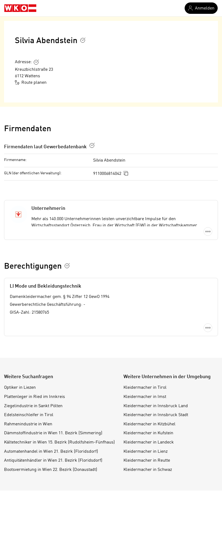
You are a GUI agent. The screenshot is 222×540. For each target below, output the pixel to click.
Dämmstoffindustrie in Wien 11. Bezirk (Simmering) (53, 433)
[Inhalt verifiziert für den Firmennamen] (83, 40)
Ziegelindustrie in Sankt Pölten (33, 406)
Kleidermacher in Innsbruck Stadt (155, 415)
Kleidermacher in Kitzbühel (149, 424)
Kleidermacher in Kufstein (148, 433)
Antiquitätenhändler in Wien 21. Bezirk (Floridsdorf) (53, 460)
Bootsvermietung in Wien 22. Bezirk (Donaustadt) (50, 470)
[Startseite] (20, 8)
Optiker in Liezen (20, 387)
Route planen (34, 83)
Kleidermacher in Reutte (146, 460)
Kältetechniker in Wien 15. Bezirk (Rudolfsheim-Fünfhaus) (59, 442)
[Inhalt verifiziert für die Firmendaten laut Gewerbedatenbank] (92, 145)
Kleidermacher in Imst (144, 397)
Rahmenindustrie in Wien (28, 424)
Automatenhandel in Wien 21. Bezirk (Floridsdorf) (51, 451)
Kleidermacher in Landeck (148, 442)
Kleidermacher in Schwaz (147, 470)
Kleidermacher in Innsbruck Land (155, 406)
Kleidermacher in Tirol (144, 387)
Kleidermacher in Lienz (145, 451)
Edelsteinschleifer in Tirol (28, 415)
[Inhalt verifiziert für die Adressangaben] (36, 62)
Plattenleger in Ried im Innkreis (34, 397)
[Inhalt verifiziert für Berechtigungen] (67, 265)
